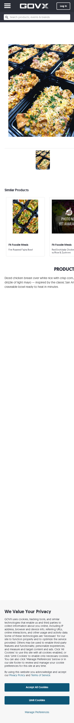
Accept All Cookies (37, 687)
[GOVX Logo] (34, 6)
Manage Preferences (37, 712)
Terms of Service (40, 675)
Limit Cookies (37, 700)
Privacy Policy (17, 675)
